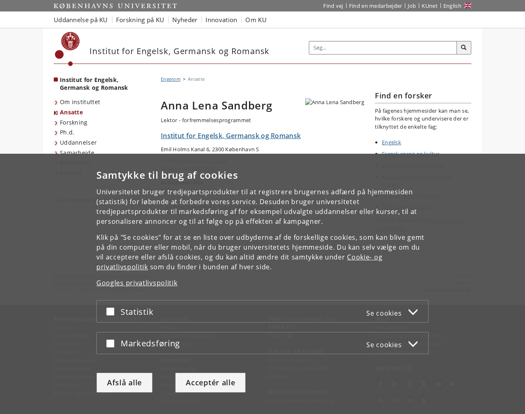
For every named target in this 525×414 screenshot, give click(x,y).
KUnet (430, 5)
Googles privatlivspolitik (137, 282)
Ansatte (71, 112)
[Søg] (464, 48)
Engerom (170, 79)
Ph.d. (67, 132)
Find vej (333, 5)
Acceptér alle (210, 382)
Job (412, 5)
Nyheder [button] (184, 20)
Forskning (74, 122)
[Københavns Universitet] (67, 49)
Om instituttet (80, 102)
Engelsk (391, 142)
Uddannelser (78, 142)
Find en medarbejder (375, 5)
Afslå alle (124, 382)
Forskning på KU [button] (140, 20)
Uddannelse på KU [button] (81, 20)
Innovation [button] (221, 20)
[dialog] (262, 284)
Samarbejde (77, 153)
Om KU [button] (256, 20)
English (452, 5)
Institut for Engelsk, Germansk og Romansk (94, 83)
